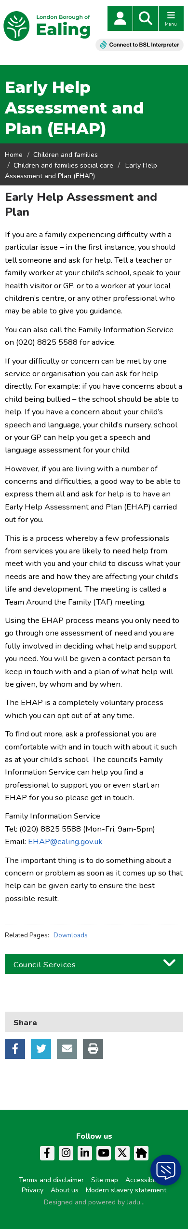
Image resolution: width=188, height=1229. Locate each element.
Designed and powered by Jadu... (94, 1202)
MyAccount (120, 18)
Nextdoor (141, 1153)
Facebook (15, 1049)
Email (67, 1049)
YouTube (103, 1153)
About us (65, 1190)
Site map (104, 1180)
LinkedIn (85, 1153)
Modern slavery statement (126, 1190)
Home (14, 154)
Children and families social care (63, 165)
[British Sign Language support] (139, 44)
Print (93, 1049)
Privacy (32, 1190)
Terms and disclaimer (51, 1180)
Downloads (71, 935)
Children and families (65, 154)
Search (145, 18)
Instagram (66, 1153)
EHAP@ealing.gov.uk (65, 841)
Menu (171, 24)
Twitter (41, 1049)
